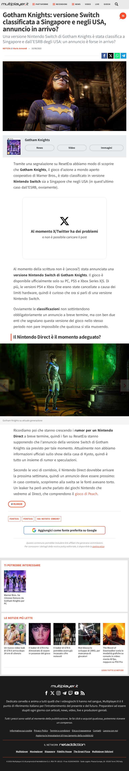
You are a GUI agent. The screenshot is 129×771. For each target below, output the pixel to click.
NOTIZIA (6, 48)
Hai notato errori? (48, 518)
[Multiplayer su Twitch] (71, 693)
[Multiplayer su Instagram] (58, 693)
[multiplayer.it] (64, 686)
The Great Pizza (82, 751)
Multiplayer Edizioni (102, 751)
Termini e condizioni (60, 730)
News (39, 148)
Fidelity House (64, 751)
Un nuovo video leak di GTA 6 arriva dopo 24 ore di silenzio (14, 650)
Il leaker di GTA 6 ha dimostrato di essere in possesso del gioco (39, 650)
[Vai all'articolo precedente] (125, 385)
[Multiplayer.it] (15, 4)
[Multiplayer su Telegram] (64, 693)
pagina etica (98, 546)
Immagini (106, 148)
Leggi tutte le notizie (112, 670)
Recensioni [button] (61, 4)
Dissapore (50, 751)
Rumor (16, 504)
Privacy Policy (41, 730)
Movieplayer (36, 751)
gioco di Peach (86, 493)
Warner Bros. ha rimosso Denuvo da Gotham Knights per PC (14, 599)
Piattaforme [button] (42, 4)
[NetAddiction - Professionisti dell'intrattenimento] (72, 745)
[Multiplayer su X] (52, 693)
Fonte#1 (14, 518)
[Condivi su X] (111, 56)
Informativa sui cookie (21, 730)
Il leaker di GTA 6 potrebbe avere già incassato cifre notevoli (62, 652)
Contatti (97, 730)
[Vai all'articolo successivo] (4, 385)
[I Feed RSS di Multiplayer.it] (83, 693)
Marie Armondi (20, 48)
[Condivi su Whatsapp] (117, 56)
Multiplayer (22, 751)
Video (88, 4)
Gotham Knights (37, 140)
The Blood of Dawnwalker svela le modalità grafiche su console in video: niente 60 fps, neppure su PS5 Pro (113, 654)
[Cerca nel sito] (117, 4)
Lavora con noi (110, 730)
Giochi (107, 4)
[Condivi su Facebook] (104, 56)
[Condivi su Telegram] (123, 56)
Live (97, 4)
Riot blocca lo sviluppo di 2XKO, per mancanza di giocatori (89, 652)
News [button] (77, 4)
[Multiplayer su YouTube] (77, 693)
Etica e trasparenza (81, 730)
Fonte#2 (28, 518)
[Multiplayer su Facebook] (46, 693)
